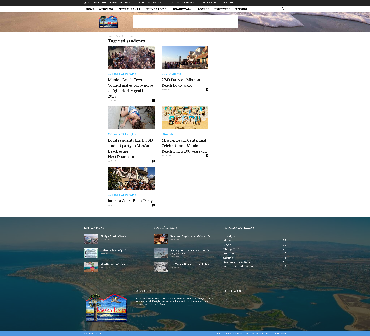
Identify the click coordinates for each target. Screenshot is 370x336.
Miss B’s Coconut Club (113, 264)
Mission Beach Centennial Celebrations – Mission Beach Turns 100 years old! (185, 145)
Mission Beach (227, 3)
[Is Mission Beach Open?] (91, 253)
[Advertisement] (185, 21)
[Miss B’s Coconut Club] (91, 267)
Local (202, 9)
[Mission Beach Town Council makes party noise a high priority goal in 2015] (131, 57)
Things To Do (156, 9)
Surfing (241, 9)
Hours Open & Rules (156, 3)
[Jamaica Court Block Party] (131, 178)
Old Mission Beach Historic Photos (189, 264)
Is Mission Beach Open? (113, 250)
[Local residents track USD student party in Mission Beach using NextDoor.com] (131, 117)
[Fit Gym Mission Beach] (91, 239)
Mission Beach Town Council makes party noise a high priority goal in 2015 (130, 87)
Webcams (106, 9)
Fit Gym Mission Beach (113, 236)
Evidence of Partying (122, 73)
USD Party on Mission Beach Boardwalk (181, 82)
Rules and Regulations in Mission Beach (192, 236)
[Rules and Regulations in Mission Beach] (161, 239)
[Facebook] (226, 301)
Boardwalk (182, 9)
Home (90, 9)
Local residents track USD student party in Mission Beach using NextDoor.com (130, 148)
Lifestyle (221, 9)
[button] (282, 9)
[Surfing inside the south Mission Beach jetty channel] (161, 253)
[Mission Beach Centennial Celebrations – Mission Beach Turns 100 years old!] (185, 117)
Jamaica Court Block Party (130, 200)
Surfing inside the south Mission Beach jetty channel (191, 251)
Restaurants (129, 9)
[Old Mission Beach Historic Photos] (161, 267)
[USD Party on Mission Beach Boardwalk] (185, 57)
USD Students (171, 73)
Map (171, 3)
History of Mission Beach (187, 3)
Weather (140, 3)
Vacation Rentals (210, 3)
